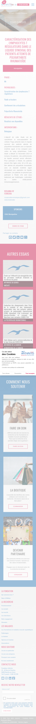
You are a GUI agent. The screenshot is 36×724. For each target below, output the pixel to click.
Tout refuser (6, 373)
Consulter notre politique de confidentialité (13, 367)
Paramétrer (17, 373)
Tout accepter (30, 373)
